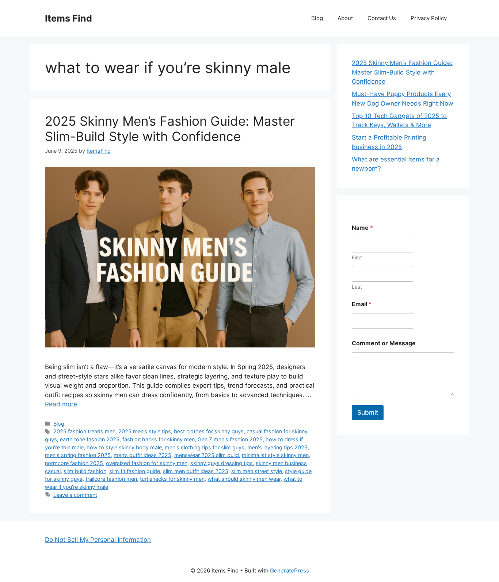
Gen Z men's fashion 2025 (230, 439)
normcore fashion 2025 (74, 463)
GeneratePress (289, 570)
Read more (61, 404)
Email (362, 304)
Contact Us (381, 18)
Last (357, 287)
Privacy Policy (429, 18)
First (357, 257)
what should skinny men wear (244, 479)
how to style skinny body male (124, 447)
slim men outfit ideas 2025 (195, 471)
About (345, 18)
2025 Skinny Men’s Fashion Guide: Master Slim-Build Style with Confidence (170, 128)
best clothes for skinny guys (209, 431)
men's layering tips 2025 (277, 447)
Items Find (68, 18)
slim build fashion (85, 471)
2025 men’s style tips (144, 431)
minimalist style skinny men (275, 455)
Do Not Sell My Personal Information (98, 539)
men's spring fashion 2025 (78, 455)
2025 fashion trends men (84, 431)
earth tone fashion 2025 (89, 439)
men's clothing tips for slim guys (204, 447)
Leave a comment (75, 495)
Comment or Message (384, 343)
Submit (367, 412)
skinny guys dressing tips (221, 463)
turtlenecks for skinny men (172, 479)
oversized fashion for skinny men (146, 463)
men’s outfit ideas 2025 (142, 455)
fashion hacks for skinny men (158, 439)
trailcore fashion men (111, 479)
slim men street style (256, 471)
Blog (317, 18)
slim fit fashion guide (134, 471)
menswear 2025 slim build (206, 455)
